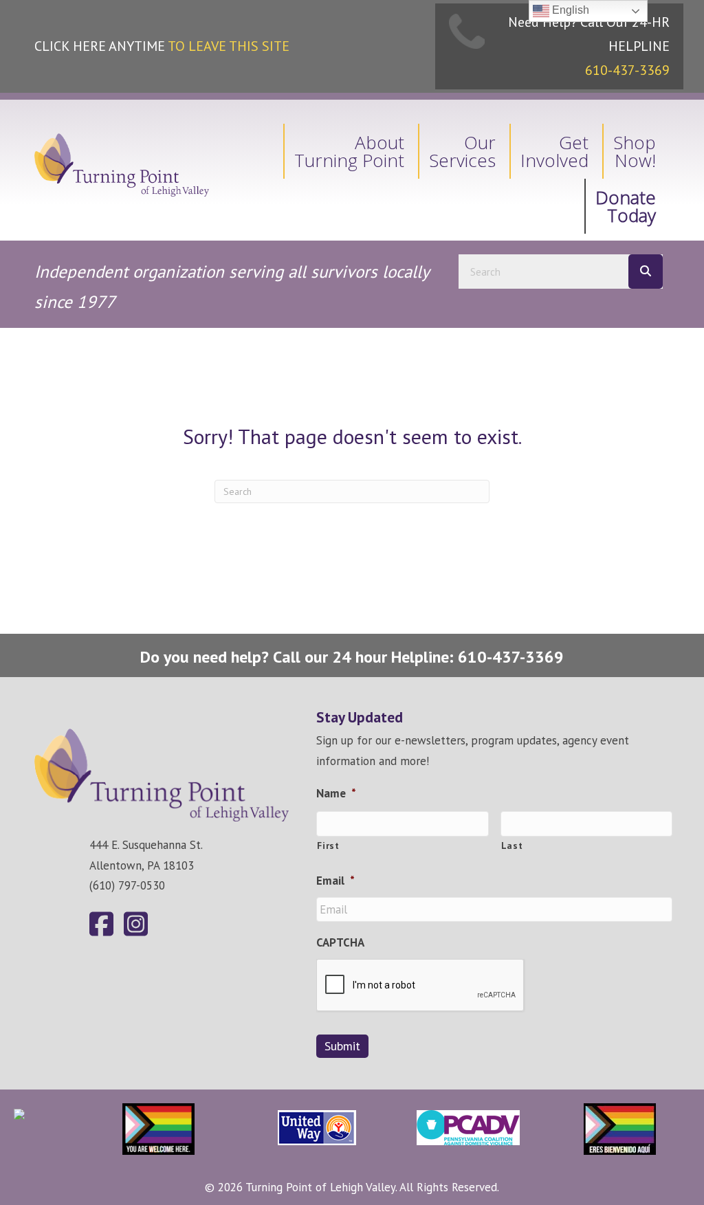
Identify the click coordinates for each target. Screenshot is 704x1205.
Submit (342, 1046)
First (328, 845)
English (569, 10)
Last (512, 845)
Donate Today (625, 206)
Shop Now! (634, 151)
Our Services (462, 151)
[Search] (645, 271)
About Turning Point (349, 151)
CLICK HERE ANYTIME (161, 46)
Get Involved (554, 151)
